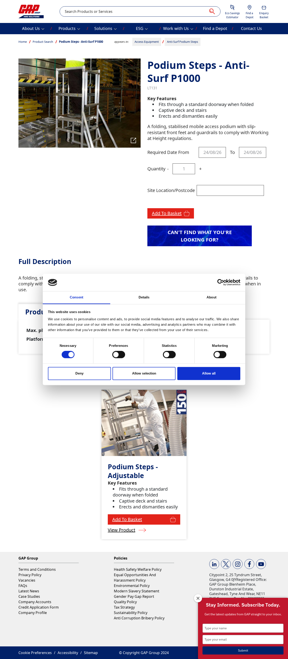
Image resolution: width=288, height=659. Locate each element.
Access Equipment (147, 42)
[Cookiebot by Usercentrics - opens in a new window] (220, 282)
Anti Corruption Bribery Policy (139, 618)
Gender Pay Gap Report (134, 596)
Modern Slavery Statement (136, 591)
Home (22, 42)
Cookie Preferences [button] (35, 652)
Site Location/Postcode (171, 190)
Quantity (156, 169)
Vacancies (26, 580)
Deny (79, 373)
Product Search (43, 42)
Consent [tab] (76, 297)
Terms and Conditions (37, 569)
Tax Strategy (124, 607)
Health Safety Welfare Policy (138, 569)
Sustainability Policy (130, 612)
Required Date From (168, 152)
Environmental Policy (132, 585)
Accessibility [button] (68, 652)
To (232, 152)
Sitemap (91, 652)
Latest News (28, 591)
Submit (243, 650)
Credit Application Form (38, 607)
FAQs (22, 585)
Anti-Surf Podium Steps (182, 42)
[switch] (118, 354)
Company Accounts (34, 601)
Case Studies (29, 596)
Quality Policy (125, 601)
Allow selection (144, 373)
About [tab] (211, 297)
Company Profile (32, 612)
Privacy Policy (29, 574)
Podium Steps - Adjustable (133, 471)
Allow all (209, 373)
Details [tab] (144, 297)
